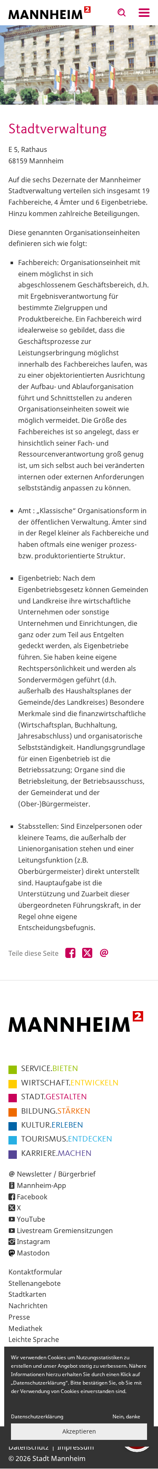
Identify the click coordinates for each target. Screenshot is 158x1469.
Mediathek (25, 1328)
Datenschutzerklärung (37, 1416)
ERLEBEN (52, 1125)
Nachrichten (28, 1305)
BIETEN (49, 1069)
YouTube (31, 1219)
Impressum (75, 1447)
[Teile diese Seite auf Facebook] (70, 953)
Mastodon (33, 1253)
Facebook (32, 1196)
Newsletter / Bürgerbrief (56, 1174)
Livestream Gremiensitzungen (65, 1230)
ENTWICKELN (69, 1083)
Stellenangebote (34, 1283)
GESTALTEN (54, 1097)
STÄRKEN (55, 1111)
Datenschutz (28, 1447)
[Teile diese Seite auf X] (87, 953)
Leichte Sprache (33, 1339)
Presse (19, 1317)
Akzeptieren (79, 1431)
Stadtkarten (27, 1294)
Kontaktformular (35, 1272)
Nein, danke (126, 1416)
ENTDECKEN (66, 1139)
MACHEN (56, 1154)
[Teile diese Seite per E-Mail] (104, 953)
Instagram (33, 1241)
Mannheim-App (41, 1185)
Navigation (144, 12)
